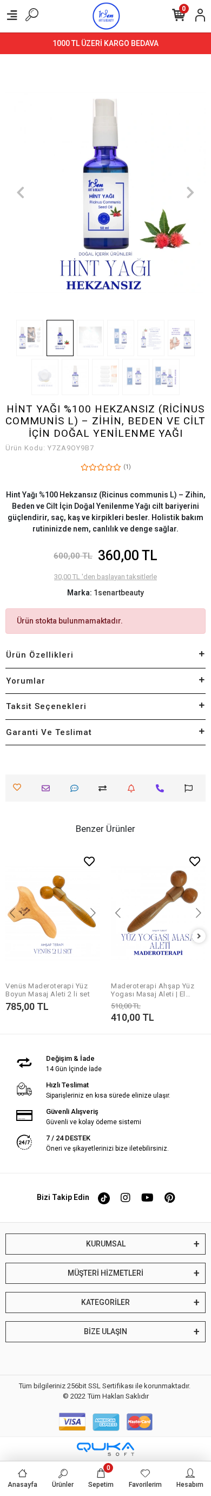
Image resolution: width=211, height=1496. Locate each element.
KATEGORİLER (105, 1302)
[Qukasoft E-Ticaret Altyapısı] (105, 1449)
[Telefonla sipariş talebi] (162, 788)
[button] (20, 192)
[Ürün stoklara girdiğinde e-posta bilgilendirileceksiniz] (134, 788)
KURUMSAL (106, 1243)
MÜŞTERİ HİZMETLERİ (105, 1273)
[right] (199, 937)
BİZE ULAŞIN (105, 1331)
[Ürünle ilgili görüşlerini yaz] (77, 788)
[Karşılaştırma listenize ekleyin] (105, 788)
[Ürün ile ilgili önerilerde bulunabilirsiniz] (191, 788)
